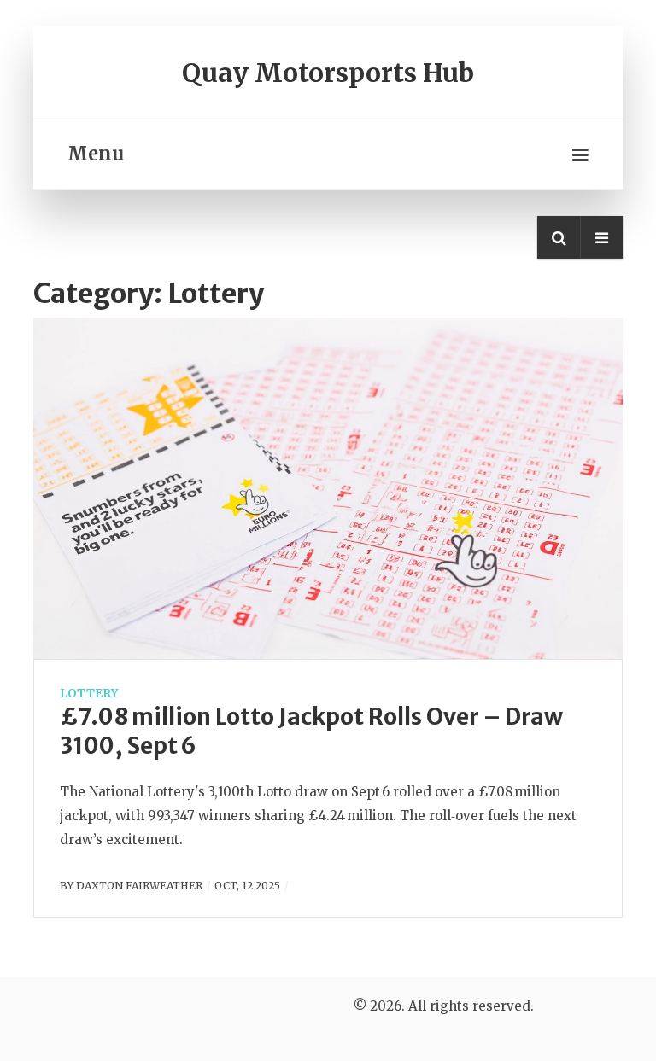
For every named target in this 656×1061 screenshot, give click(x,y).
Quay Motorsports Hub (328, 72)
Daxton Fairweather (139, 885)
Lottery (89, 693)
